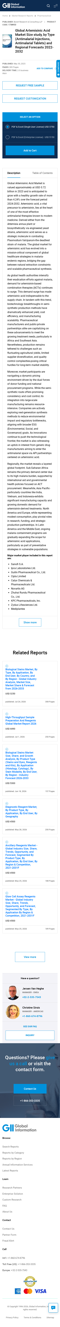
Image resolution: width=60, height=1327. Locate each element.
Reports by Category (13, 1152)
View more (30, 957)
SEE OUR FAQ (30, 1026)
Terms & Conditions (32, 1317)
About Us (7, 1211)
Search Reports (10, 1146)
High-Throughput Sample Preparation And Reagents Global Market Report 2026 (20, 720)
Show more (30, 622)
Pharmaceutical (44, 16)
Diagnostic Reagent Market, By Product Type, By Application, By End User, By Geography (21, 811)
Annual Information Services (17, 1164)
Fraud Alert (8, 1240)
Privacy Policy (12, 1317)
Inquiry (30, 1035)
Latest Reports (10, 1170)
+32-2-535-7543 (31, 997)
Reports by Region (12, 1158)
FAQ (4, 1205)
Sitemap (50, 1317)
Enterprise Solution (12, 1193)
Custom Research (11, 1199)
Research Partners (12, 1187)
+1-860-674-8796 (32, 1016)
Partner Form (9, 1234)
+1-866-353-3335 (30, 1100)
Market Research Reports (22, 16)
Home (5, 16)
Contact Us (30, 1088)
